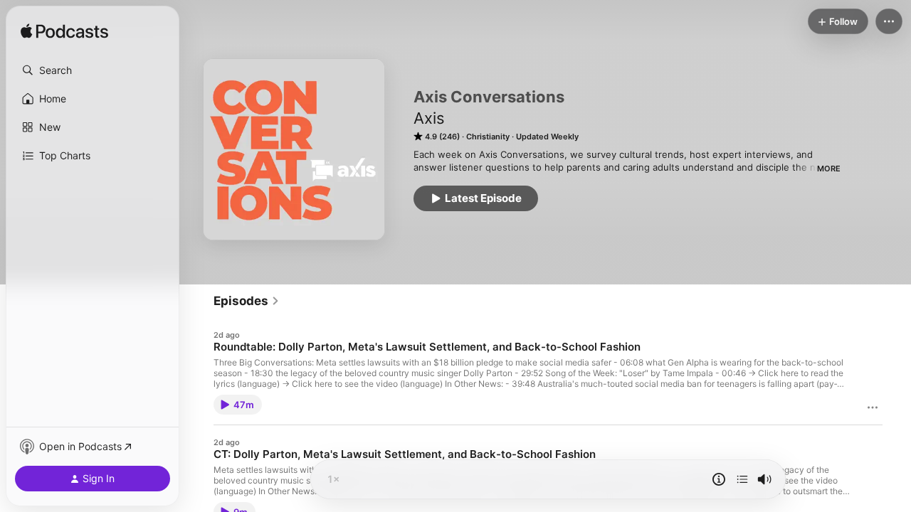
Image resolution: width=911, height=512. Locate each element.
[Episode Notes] (718, 479)
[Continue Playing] (742, 479)
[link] (247, 301)
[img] (64, 32)
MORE (829, 169)
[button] (92, 70)
